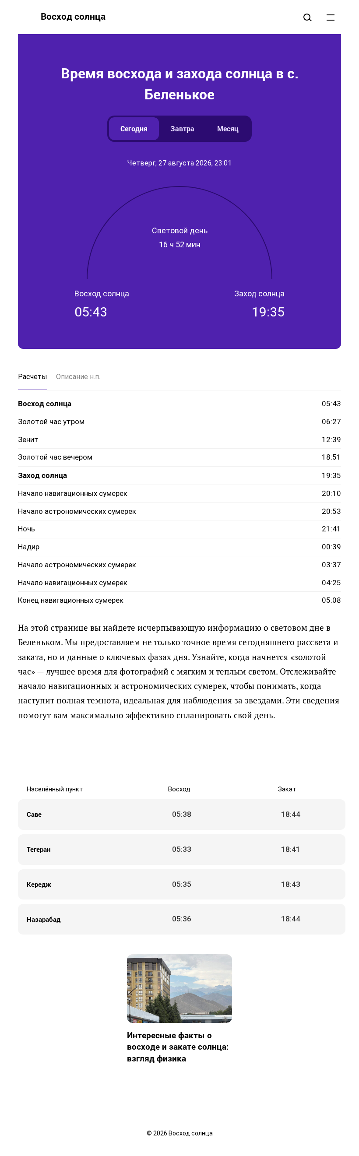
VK (118, 753)
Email (241, 753)
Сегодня (134, 128)
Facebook (136, 753)
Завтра (182, 128)
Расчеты (32, 376)
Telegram (206, 753)
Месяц (228, 128)
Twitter (153, 753)
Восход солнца (73, 16)
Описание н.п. (78, 376)
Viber (188, 753)
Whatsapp (223, 753)
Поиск (307, 17)
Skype (171, 753)
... (330, 17)
